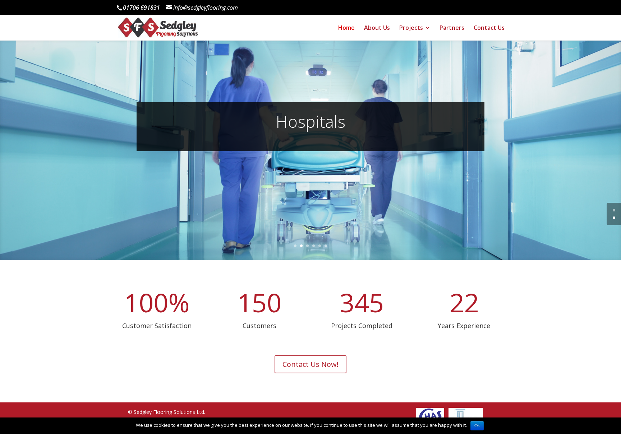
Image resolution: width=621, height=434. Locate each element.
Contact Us (489, 28)
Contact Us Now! (310, 364)
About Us (377, 28)
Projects (411, 28)
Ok (477, 425)
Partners (452, 28)
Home (346, 28)
